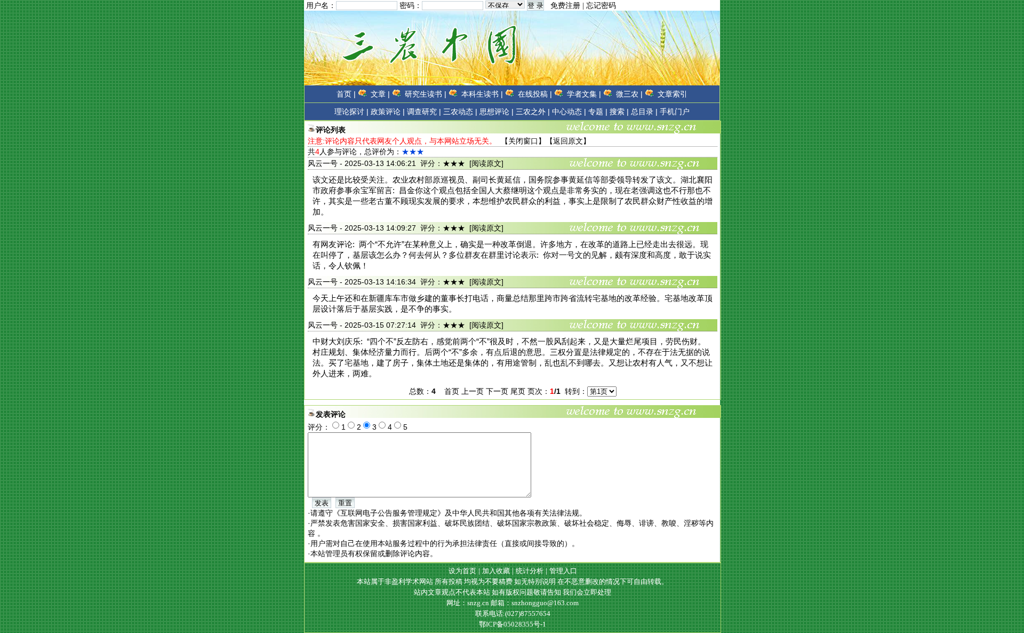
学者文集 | (584, 94)
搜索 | (619, 111)
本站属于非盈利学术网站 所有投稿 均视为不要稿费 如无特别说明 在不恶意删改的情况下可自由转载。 (512, 581)
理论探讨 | (351, 111)
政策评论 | (388, 111)
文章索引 (672, 94)
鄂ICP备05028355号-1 (512, 624)
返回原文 (568, 141)
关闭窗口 (523, 141)
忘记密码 (601, 6)
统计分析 (529, 571)
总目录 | (644, 111)
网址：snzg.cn (468, 603)
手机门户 (675, 111)
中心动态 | (569, 111)
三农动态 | (460, 111)
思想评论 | (496, 111)
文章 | (380, 94)
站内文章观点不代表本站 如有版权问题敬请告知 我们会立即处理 (512, 592)
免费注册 (565, 6)
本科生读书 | (482, 94)
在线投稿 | (535, 94)
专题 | (597, 111)
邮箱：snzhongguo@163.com (535, 603)
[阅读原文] (486, 163)
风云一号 (323, 163)
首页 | (346, 94)
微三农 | (629, 94)
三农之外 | (533, 111)
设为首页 (462, 571)
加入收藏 (496, 571)
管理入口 (563, 571)
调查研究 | (424, 111)
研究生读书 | (425, 94)
